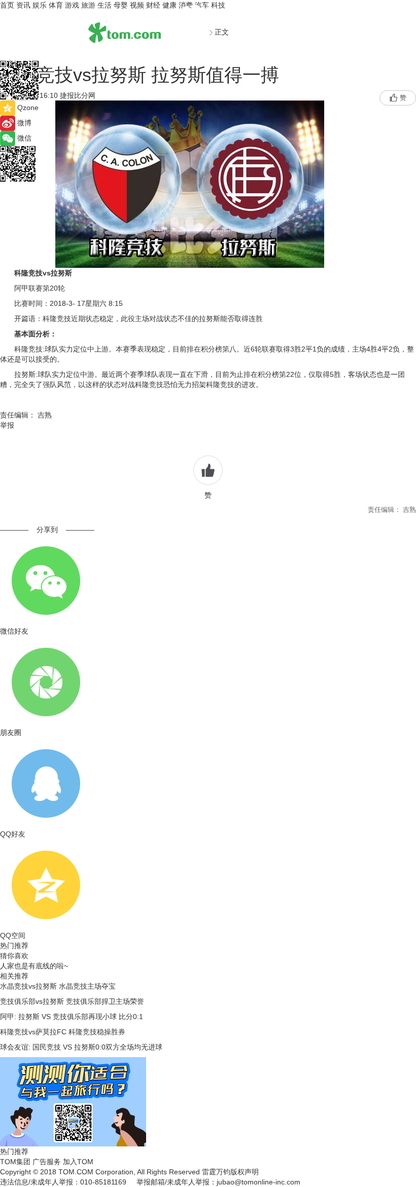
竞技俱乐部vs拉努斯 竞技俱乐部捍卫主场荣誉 (72, 1001)
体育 (56, 5)
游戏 (72, 5)
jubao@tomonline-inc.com (258, 1182)
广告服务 (46, 1162)
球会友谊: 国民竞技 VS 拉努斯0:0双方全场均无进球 (81, 1047)
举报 (7, 425)
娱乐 (39, 5)
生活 (104, 5)
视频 (137, 5)
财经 (153, 5)
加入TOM (78, 1162)
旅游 (88, 5)
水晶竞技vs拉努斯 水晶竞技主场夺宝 (58, 986)
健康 (169, 5)
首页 (7, 5)
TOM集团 (15, 1162)
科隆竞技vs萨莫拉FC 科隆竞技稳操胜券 (62, 1032)
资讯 (23, 5)
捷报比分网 (80, 95)
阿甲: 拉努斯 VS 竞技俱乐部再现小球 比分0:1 (71, 1017)
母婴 (121, 5)
